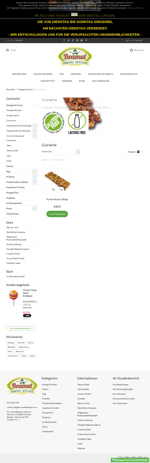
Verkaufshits (83, 389)
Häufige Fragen (13, 263)
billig (23, 356)
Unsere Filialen (84, 394)
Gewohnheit (12, 213)
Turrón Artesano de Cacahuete (15, 138)
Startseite (10, 89)
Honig (32, 356)
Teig (61, 74)
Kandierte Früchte (15, 187)
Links (79, 443)
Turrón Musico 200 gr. (57, 199)
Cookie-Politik (13, 253)
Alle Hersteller (100, 81)
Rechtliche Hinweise (15, 232)
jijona (30, 343)
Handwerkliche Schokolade (18, 125)
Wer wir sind (19, 74)
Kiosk (82, 81)
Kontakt (81, 398)
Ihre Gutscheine (120, 403)
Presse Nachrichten (15, 258)
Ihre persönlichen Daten (124, 398)
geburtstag (23, 347)
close (74, 14)
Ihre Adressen (119, 394)
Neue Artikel (83, 384)
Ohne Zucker (12, 150)
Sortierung (46, 151)
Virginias (67, 81)
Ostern (9, 166)
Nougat (11, 343)
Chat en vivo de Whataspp (136, 460)
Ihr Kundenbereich (126, 378)
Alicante (21, 343)
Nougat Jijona (12, 115)
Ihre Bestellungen (121, 384)
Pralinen (76, 74)
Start (9, 222)
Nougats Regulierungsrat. (18, 249)
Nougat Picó (48, 81)
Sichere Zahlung (13, 244)
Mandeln (11, 347)
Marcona (20, 351)
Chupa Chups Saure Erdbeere (30, 292)
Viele (8, 161)
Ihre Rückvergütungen (123, 389)
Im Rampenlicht (129, 74)
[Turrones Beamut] (75, 56)
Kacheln (138, 151)
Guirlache (11, 120)
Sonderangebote (17, 285)
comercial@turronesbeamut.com (22, 407)
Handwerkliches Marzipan (18, 130)
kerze (10, 351)
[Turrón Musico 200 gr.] (57, 179)
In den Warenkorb (57, 214)
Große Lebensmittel (15, 276)
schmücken (13, 356)
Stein (8, 145)
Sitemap (81, 448)
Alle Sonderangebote (20, 328)
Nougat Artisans (43, 74)
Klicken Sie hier (135, 8)
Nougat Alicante (13, 110)
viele (8, 155)
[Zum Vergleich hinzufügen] (53, 190)
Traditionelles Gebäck (100, 74)
